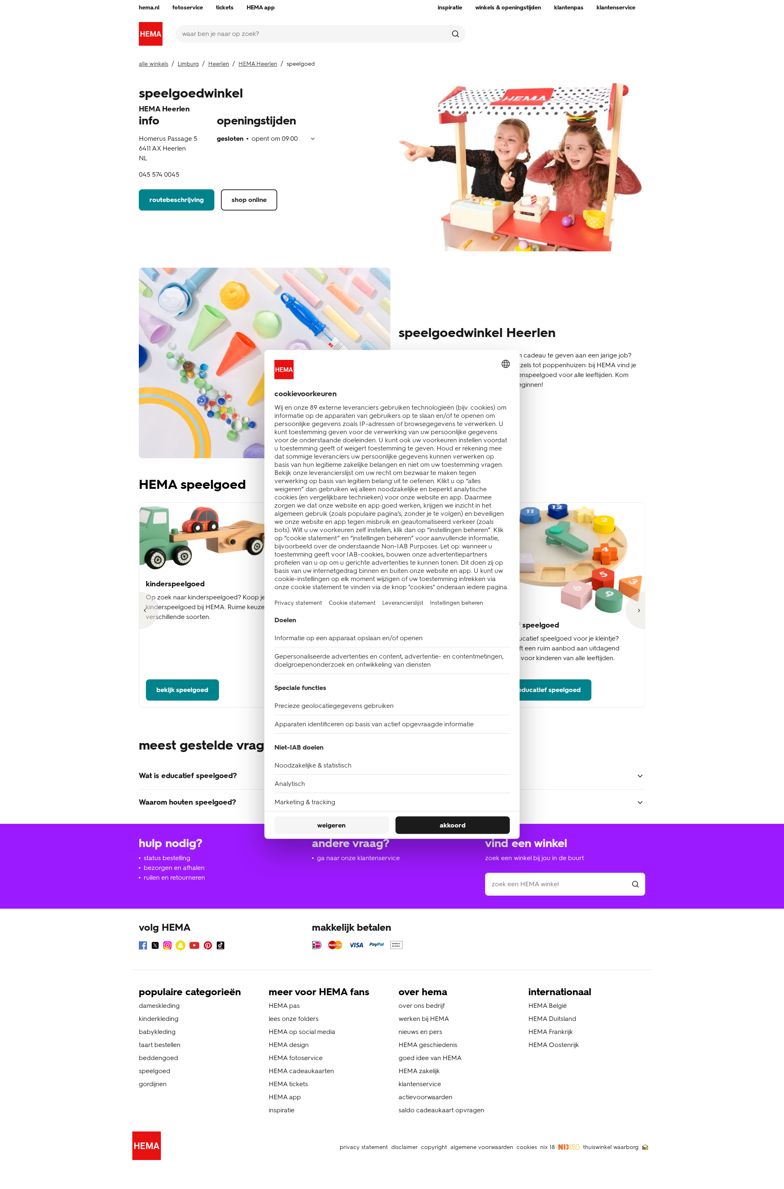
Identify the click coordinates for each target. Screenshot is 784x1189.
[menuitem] (149, 7)
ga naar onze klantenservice (358, 858)
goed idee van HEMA (430, 1058)
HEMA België (547, 1005)
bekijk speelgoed (182, 690)
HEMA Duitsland (552, 1019)
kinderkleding (158, 1019)
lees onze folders (293, 1019)
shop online (249, 200)
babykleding (157, 1032)
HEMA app (285, 1097)
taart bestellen (159, 1045)
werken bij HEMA (424, 1019)
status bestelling (167, 858)
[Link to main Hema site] (148, 1147)
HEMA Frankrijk (550, 1032)
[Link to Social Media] (143, 947)
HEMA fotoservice (296, 1058)
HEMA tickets (288, 1084)
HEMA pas (284, 1005)
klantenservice (420, 1084)
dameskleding (159, 1005)
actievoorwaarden (425, 1097)
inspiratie (281, 1110)
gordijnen (153, 1084)
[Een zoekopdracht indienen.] (455, 34)
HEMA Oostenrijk (553, 1045)
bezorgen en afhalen (174, 868)
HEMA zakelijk (419, 1071)
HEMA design (289, 1045)
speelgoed (154, 1071)
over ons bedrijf (422, 1005)
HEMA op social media (302, 1032)
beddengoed (158, 1058)
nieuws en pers (420, 1032)
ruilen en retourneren (174, 877)
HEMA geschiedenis (428, 1045)
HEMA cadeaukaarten (301, 1071)
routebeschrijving (176, 200)
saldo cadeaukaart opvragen (441, 1110)
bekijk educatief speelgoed (539, 690)
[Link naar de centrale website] (151, 34)
